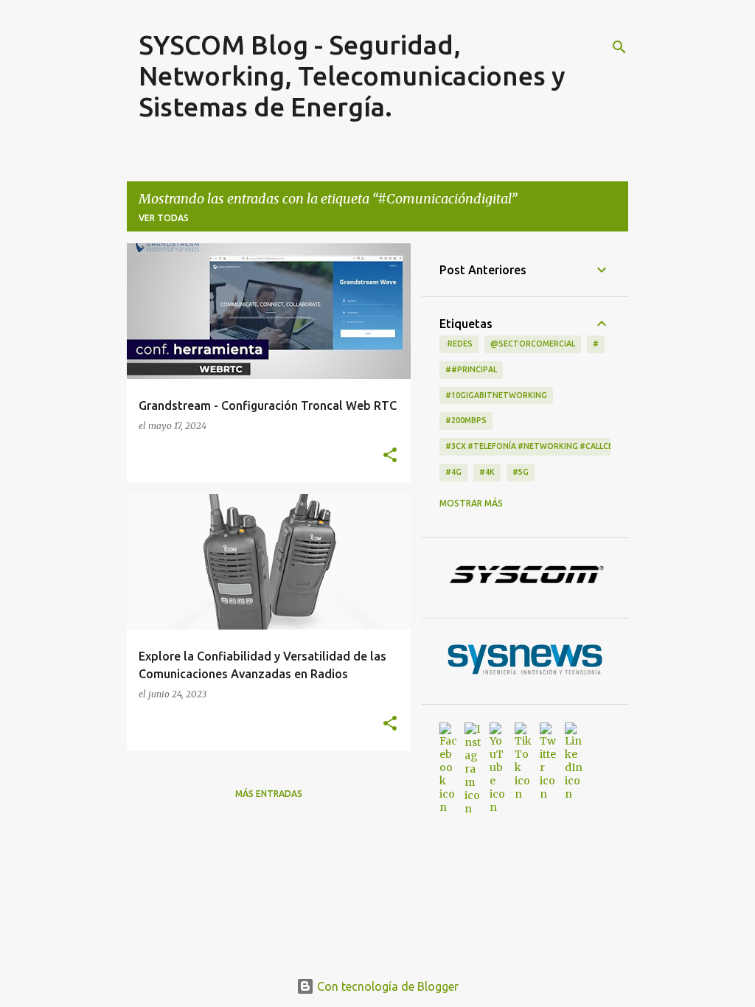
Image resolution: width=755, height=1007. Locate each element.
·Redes (459, 343)
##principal (471, 369)
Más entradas (268, 793)
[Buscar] (619, 47)
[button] (390, 455)
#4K (487, 471)
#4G (453, 471)
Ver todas (164, 218)
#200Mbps (466, 420)
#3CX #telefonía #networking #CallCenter (539, 446)
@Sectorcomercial (532, 343)
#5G (520, 471)
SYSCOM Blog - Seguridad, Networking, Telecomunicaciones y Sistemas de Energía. (352, 75)
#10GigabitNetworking (496, 395)
